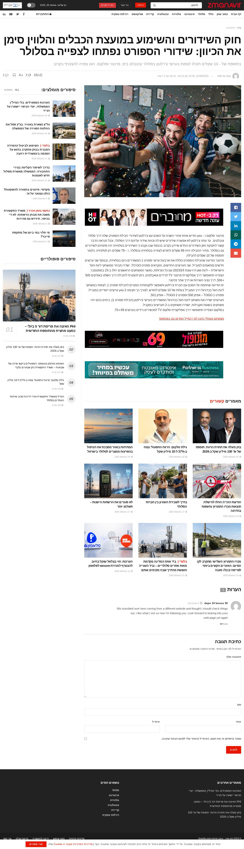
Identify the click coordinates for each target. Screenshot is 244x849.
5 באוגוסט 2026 (40, 223)
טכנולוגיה (163, 14)
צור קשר (125, 5)
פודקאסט (137, 14)
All (17, 89)
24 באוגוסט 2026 (40, 115)
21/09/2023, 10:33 (198, 76)
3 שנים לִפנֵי (193, 603)
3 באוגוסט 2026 (40, 241)
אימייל (156, 721)
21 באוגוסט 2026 (231, 457)
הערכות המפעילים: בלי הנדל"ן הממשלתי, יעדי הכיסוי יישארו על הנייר (28, 106)
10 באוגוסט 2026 (40, 180)
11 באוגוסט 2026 (40, 158)
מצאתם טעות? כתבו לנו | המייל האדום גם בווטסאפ (191, 318)
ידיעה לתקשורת (41, 838)
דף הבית (236, 14)
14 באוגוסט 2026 (231, 575)
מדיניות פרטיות (76, 838)
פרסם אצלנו (22, 838)
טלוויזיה (176, 14)
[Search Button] (154, 5)
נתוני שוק (222, 14)
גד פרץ (221, 76)
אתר (238, 721)
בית (239, 27)
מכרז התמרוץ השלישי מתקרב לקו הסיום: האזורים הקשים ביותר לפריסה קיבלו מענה (219, 566)
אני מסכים (36, 844)
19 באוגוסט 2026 (123, 457)
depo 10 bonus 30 (216, 603)
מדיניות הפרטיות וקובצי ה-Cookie (73, 844)
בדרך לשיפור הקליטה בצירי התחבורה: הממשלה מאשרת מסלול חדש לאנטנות (26, 171)
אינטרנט (189, 14)
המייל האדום (107, 5)
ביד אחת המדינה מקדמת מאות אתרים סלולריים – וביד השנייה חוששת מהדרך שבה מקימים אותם (163, 566)
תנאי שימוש (59, 838)
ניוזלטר (140, 5)
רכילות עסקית (120, 14)
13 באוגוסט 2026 (177, 575)
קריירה (150, 14)
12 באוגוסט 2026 (123, 571)
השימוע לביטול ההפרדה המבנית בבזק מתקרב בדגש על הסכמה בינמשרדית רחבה (28, 149)
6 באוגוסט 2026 (40, 198)
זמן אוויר (229, 838)
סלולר (201, 14)
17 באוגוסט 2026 (177, 512)
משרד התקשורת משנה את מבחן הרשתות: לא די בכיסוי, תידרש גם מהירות (27, 214)
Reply (225, 624)
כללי (211, 14)
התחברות (43, 14)
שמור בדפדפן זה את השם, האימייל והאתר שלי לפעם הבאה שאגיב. (201, 738)
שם (239, 704)
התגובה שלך (233, 656)
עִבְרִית (8, 5)
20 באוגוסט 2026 (177, 457)
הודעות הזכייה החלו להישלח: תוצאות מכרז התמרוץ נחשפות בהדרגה (221, 506)
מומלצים (8, 89)
